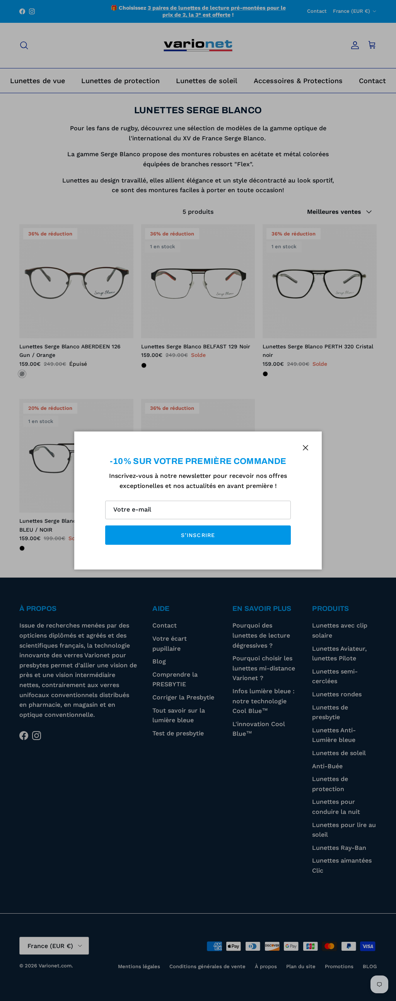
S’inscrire (198, 535)
